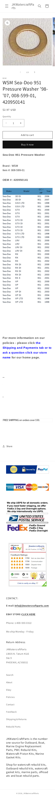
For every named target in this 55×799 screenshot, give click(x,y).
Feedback (11, 711)
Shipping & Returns (16, 719)
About (9, 682)
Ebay (8, 689)
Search (9, 674)
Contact (10, 704)
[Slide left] (20, 72)
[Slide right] (34, 72)
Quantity (7, 116)
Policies (10, 696)
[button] (6, 6)
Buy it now (27, 144)
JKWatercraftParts (31, 793)
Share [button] (9, 446)
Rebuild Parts (13, 726)
